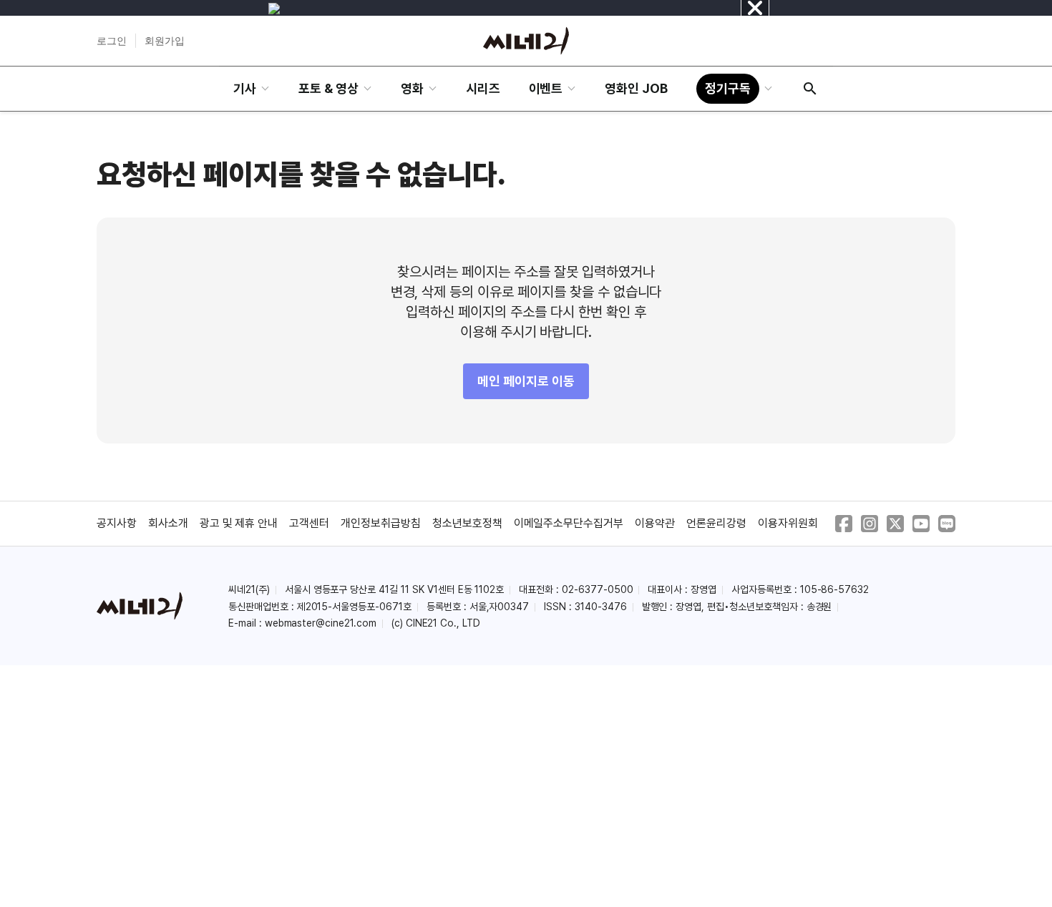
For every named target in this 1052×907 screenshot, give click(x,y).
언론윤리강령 (716, 523)
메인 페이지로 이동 (526, 380)
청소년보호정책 (467, 523)
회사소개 (168, 523)
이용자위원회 (788, 523)
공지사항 (117, 523)
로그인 (112, 40)
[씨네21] (526, 41)
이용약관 (655, 523)
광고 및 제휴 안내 (239, 523)
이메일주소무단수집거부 (569, 523)
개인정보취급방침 (381, 523)
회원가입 (165, 40)
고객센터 (309, 523)
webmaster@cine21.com (320, 623)
